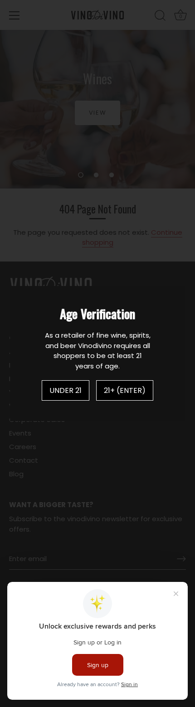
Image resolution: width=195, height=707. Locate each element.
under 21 (65, 390)
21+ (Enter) (125, 390)
